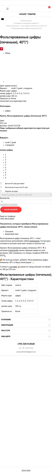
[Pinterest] (1, 48)
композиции (35, 241)
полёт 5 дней (10, 142)
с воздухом (9, 145)
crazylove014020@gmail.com (26, 351)
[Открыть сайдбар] (3, 2)
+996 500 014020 (37, 8)
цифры (8, 111)
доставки (13, 267)
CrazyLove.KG (13, 250)
